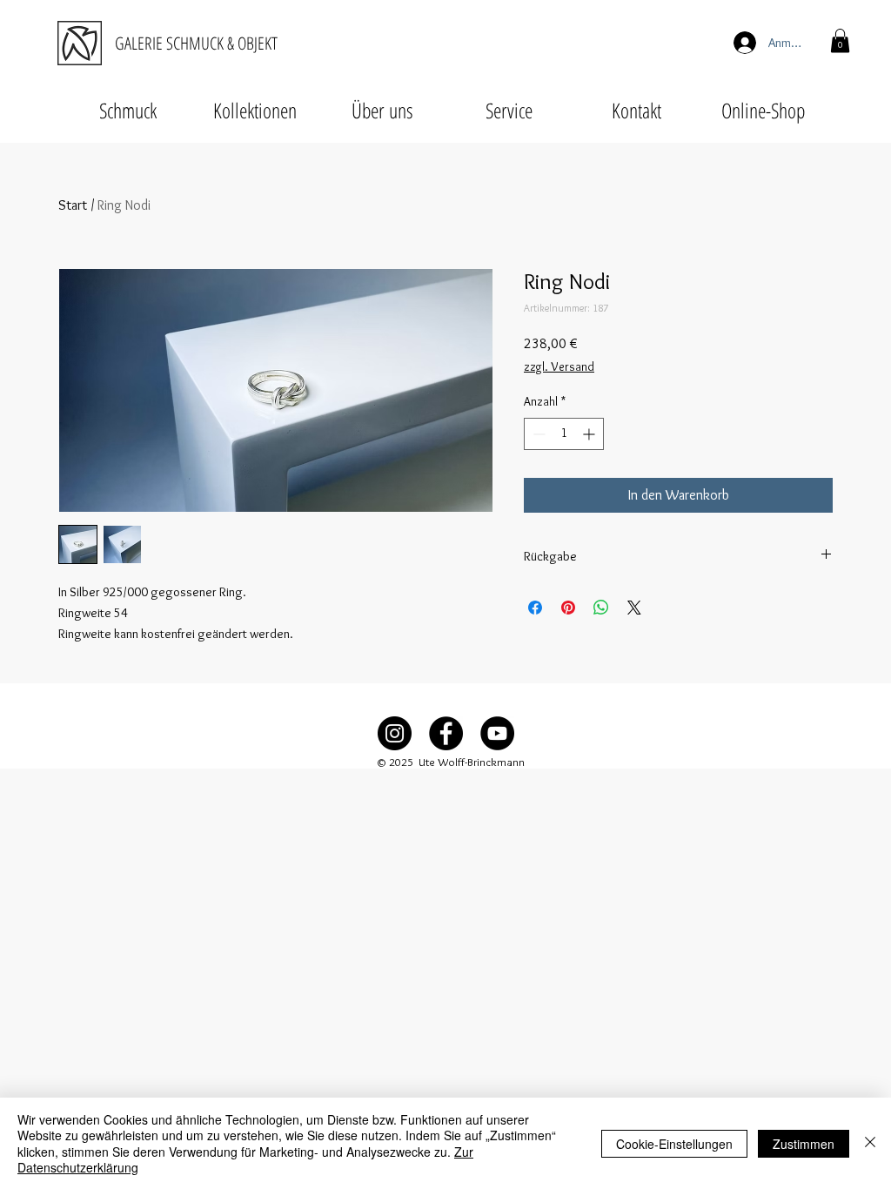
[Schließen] (870, 1143)
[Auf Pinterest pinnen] (568, 607)
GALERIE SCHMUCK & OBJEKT (196, 43)
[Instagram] (395, 733)
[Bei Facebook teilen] (535, 607)
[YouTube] (497, 733)
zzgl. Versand (559, 366)
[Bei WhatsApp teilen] (601, 607)
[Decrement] (537, 434)
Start (72, 205)
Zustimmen (803, 1143)
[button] (840, 40)
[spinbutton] (563, 434)
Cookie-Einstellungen (674, 1143)
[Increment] (590, 434)
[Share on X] (634, 607)
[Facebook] (446, 733)
